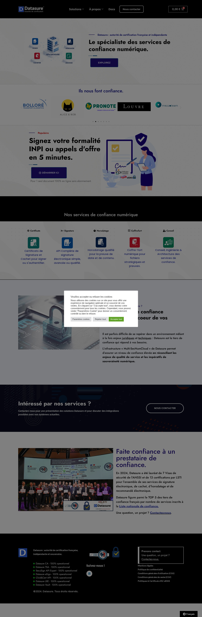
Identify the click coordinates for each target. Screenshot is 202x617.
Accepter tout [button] (116, 319)
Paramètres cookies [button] (81, 319)
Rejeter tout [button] (100, 319)
